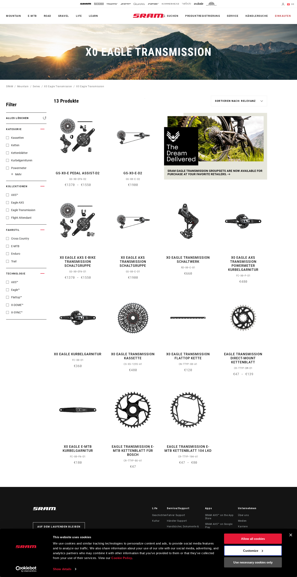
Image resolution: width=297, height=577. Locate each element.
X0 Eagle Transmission (58, 86)
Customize (250, 550)
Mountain (13, 16)
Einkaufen (283, 16)
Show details (62, 569)
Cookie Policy (121, 558)
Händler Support (177, 520)
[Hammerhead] (170, 4)
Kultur (156, 520)
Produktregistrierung (202, 16)
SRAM (9, 86)
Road (47, 16)
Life (79, 16)
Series (36, 86)
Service (233, 16)
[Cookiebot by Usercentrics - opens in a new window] (26, 569)
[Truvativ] (112, 4)
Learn (93, 16)
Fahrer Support (176, 515)
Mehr (18, 174)
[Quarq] (139, 4)
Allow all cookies (253, 538)
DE (292, 4)
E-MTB (32, 16)
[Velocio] (186, 4)
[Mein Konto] (283, 4)
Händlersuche (256, 16)
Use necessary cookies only (253, 562)
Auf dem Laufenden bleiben (58, 526)
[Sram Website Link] (148, 16)
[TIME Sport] (153, 4)
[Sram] (85, 4)
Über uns (243, 515)
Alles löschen (17, 118)
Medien (242, 520)
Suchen (172, 16)
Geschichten (159, 515)
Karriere (243, 526)
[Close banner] (290, 535)
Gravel (63, 16)
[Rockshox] (99, 4)
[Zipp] (125, 4)
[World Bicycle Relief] (211, 4)
